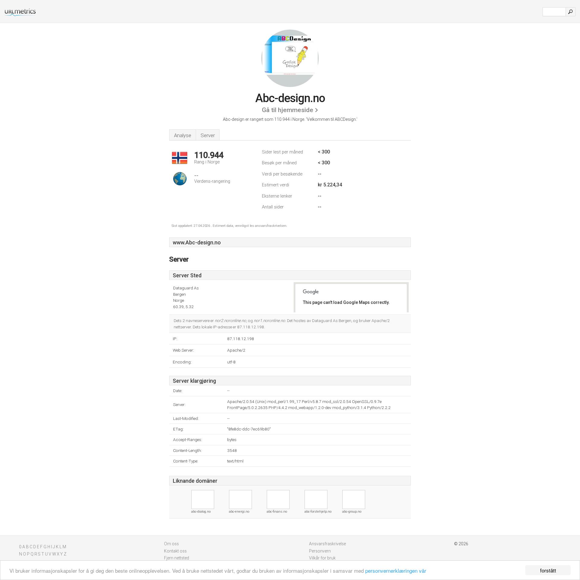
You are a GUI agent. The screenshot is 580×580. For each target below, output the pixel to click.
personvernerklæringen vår (395, 570)
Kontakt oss (175, 551)
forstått (548, 570)
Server (208, 135)
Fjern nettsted (176, 558)
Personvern (320, 551)
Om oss (171, 543)
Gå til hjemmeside (287, 110)
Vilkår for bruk (322, 558)
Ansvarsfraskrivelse (327, 543)
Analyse (182, 135)
